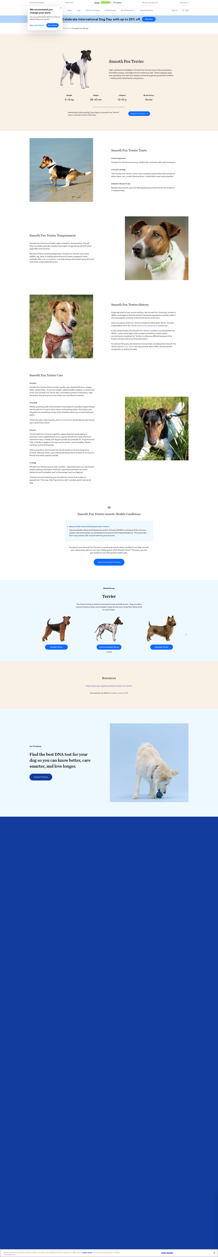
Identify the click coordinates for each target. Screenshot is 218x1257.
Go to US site (52, 25)
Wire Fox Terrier (127, 346)
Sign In (175, 10)
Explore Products (139, 114)
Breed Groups (64, 28)
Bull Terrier (142, 326)
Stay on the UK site (37, 25)
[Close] (214, 1252)
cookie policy (87, 1252)
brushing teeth (65, 420)
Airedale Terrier (56, 647)
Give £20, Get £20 (151, 3)
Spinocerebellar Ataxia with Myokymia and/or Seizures (89, 526)
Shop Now (149, 19)
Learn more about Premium (109, 562)
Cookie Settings (167, 1253)
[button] (186, 634)
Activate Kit (184, 2)
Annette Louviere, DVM (119, 693)
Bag (186, 10)
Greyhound (152, 326)
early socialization (49, 259)
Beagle (165, 326)
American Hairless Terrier (109, 647)
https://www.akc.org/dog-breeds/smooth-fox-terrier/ (109, 686)
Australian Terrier (161, 647)
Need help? (69, 2)
